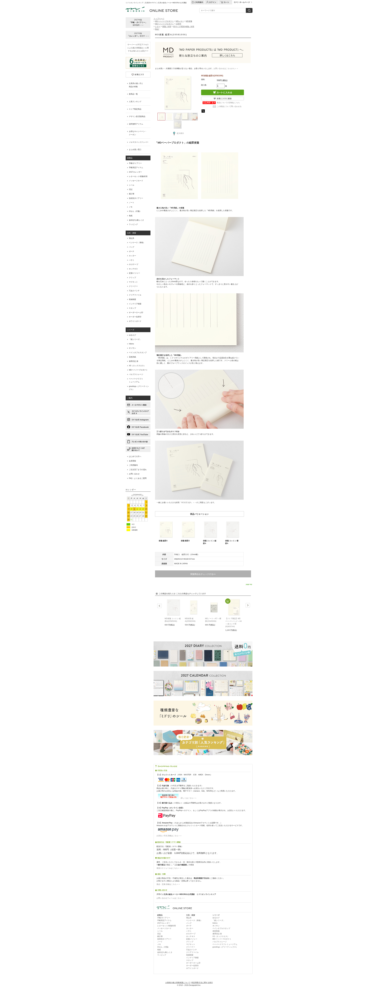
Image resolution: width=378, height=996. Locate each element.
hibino (131, 344)
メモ (130, 207)
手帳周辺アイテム (136, 168)
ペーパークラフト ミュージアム (136, 380)
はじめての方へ (135, 456)
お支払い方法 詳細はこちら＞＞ (169, 836)
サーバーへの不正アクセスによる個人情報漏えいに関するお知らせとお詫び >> (138, 48)
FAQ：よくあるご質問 (137, 478)
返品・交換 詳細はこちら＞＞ (168, 884)
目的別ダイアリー (136, 198)
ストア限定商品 (135, 109)
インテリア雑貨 (135, 304)
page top (249, 584)
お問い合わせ (134, 474)
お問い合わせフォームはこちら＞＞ (171, 898)
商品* (157, 29)
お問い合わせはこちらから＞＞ (226, 68)
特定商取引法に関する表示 (202, 983)
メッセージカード (136, 181)
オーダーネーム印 (136, 312)
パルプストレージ (136, 374)
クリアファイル (135, 295)
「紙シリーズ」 (135, 339)
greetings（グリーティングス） (139, 388)
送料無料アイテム (136, 124)
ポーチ (131, 251)
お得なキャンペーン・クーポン (138, 133)
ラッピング (133, 224)
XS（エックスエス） (137, 366)
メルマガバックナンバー (138, 142)
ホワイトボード (135, 321)
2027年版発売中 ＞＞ (138, 34)
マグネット (133, 282)
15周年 (178, 24)
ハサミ (131, 260)
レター (157, 27)
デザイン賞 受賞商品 (137, 116)
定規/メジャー (134, 273)
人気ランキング (135, 102)
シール (131, 185)
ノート (131, 203)
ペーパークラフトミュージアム (224, 944)
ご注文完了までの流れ (138, 470)
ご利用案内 (133, 465)
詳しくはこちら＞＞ (188, 798)
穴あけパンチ (134, 291)
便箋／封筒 (166, 27)
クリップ (132, 277)
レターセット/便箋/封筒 (138, 176)
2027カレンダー (135, 172)
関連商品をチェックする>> (203, 574)
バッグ (131, 247)
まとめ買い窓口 (135, 150)
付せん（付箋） (135, 211)
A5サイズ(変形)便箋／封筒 (183, 27)
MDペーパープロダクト (138, 370)
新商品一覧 (133, 94)
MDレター (180, 21)
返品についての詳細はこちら (228, 103)
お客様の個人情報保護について (177, 983)
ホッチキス (133, 269)
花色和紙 (132, 357)
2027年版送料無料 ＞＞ (138, 22)
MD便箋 (189, 21)
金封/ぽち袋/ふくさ (136, 220)
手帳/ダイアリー (135, 163)
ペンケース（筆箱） (137, 243)
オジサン (132, 348)
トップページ (159, 19)
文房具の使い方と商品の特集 (136, 85)
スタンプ (132, 308)
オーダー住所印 (135, 317)
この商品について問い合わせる (229, 106)
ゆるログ (132, 335)
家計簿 (131, 194)
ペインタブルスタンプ (138, 352)
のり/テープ (133, 264)
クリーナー (133, 286)
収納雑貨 (132, 299)
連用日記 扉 (133, 361)
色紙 (130, 216)
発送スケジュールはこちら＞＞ (169, 868)
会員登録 (132, 461)
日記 (130, 189)
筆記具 (131, 238)
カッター (132, 256)
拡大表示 (180, 133)
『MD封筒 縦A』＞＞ (188, 502)
